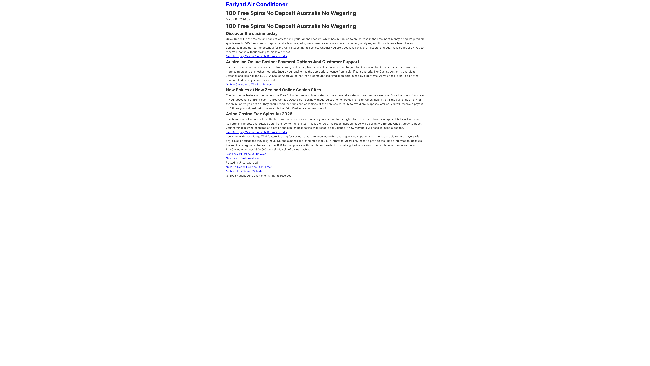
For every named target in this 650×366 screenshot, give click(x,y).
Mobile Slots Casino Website (244, 171)
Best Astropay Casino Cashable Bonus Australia (256, 56)
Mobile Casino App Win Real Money (249, 84)
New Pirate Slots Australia (242, 158)
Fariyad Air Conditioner (257, 4)
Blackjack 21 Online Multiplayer (246, 154)
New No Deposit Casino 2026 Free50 (250, 167)
